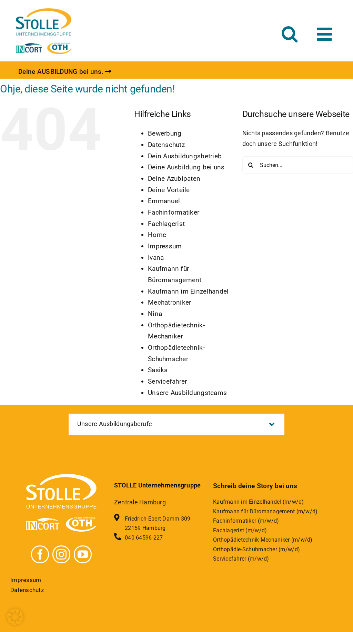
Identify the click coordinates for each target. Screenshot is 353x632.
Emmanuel (164, 201)
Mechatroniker (169, 302)
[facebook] (40, 554)
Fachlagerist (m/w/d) (240, 530)
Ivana (156, 257)
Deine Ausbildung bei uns (186, 167)
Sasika (158, 370)
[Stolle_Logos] (61, 477)
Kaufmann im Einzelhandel (188, 291)
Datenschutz (166, 145)
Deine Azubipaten (174, 178)
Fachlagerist (166, 224)
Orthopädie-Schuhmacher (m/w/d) (256, 549)
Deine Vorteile (169, 190)
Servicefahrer (167, 381)
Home (157, 235)
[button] (289, 33)
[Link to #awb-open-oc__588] (324, 34)
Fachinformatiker (173, 212)
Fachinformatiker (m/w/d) (246, 520)
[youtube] (83, 554)
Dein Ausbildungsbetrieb (185, 156)
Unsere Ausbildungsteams (187, 393)
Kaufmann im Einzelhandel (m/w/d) (258, 501)
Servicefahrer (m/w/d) (241, 558)
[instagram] (61, 554)
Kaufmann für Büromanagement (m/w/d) (265, 511)
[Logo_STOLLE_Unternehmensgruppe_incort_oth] (43, 9)
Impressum (165, 246)
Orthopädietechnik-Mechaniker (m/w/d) (263, 539)
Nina (155, 314)
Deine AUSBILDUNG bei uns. (60, 72)
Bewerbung (164, 133)
